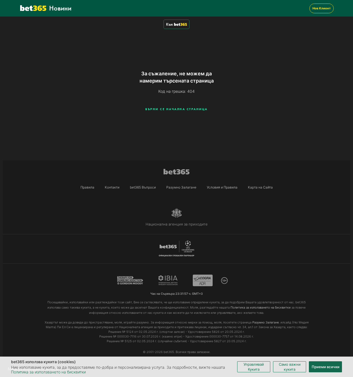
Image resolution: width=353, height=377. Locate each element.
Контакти (112, 187)
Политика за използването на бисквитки (48, 372)
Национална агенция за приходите (177, 224)
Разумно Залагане (181, 187)
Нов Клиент (321, 8)
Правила (87, 187)
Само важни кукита (290, 366)
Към (169, 24)
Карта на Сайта (260, 187)
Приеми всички (325, 367)
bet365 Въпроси (143, 187)
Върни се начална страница (176, 109)
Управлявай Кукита (254, 366)
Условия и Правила (222, 187)
